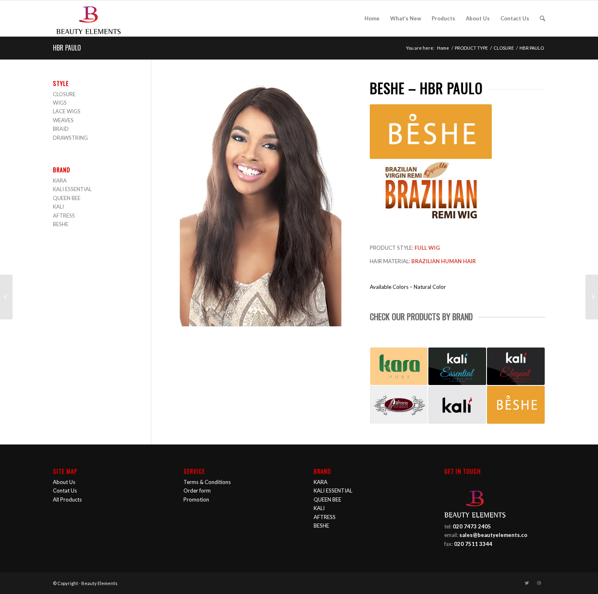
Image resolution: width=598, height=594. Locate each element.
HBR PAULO (67, 48)
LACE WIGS (67, 111)
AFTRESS (64, 215)
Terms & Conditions (207, 482)
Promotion (196, 499)
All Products (67, 499)
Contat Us (65, 490)
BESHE (60, 224)
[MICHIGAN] (591, 297)
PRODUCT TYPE (471, 48)
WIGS (60, 102)
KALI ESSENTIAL (72, 189)
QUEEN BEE (67, 198)
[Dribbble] (539, 583)
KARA (60, 180)
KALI (58, 206)
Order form (197, 490)
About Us (64, 482)
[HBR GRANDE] (6, 297)
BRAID (61, 128)
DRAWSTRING (70, 137)
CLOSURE (503, 48)
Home (443, 48)
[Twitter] (527, 583)
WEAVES (63, 120)
